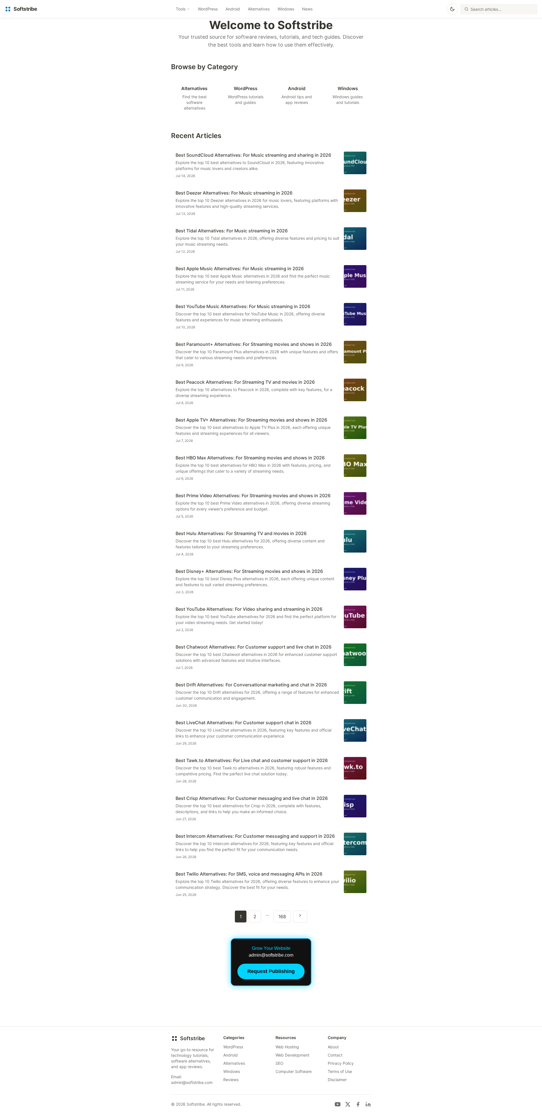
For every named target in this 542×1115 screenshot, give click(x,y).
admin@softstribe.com (192, 1082)
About (333, 1046)
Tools (180, 8)
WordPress (208, 8)
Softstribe (192, 1038)
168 (282, 916)
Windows (285, 8)
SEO (279, 1063)
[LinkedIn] (368, 1104)
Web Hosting (287, 1046)
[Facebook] (358, 1104)
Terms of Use (340, 1071)
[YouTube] (337, 1104)
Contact (335, 1055)
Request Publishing (271, 971)
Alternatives (259, 8)
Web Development (292, 1055)
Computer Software (294, 1071)
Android (233, 8)
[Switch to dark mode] (452, 9)
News (307, 8)
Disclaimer (337, 1079)
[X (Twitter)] (348, 1104)
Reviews (231, 1079)
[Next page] (300, 916)
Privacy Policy (341, 1063)
